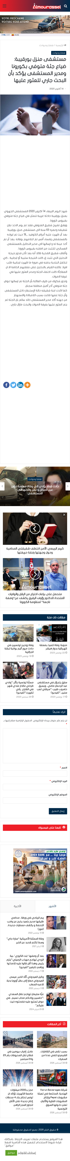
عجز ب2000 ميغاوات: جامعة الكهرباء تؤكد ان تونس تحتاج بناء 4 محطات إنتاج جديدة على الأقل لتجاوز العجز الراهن (19, 1097)
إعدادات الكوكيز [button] (27, 1152)
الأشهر (52, 906)
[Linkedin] (20, 385)
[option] (35, 486)
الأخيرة (17, 906)
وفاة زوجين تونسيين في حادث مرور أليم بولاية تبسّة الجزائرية (19, 648)
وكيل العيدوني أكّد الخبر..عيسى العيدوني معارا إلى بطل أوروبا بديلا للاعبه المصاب (25, 981)
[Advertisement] (35, 174)
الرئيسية (60, 45)
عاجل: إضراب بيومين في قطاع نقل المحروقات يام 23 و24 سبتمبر (18, 1055)
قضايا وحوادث (46, 45)
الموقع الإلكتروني (57, 794)
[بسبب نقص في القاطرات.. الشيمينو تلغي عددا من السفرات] (52, 1039)
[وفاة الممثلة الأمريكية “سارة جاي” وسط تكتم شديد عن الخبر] (56, 944)
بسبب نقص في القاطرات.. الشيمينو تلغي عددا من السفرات (53, 1055)
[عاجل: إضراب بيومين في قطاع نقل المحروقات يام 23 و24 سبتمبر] (18, 1039)
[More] (27, 385)
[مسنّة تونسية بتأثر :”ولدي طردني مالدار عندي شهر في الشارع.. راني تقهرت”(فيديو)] (18, 670)
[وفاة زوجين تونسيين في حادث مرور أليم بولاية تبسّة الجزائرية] (18, 632)
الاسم (63, 767)
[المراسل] (46, 6)
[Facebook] (6, 385)
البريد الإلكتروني (58, 781)
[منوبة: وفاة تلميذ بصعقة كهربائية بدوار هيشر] (51, 632)
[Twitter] (13, 385)
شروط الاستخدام (45, 1142)
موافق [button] (11, 1152)
